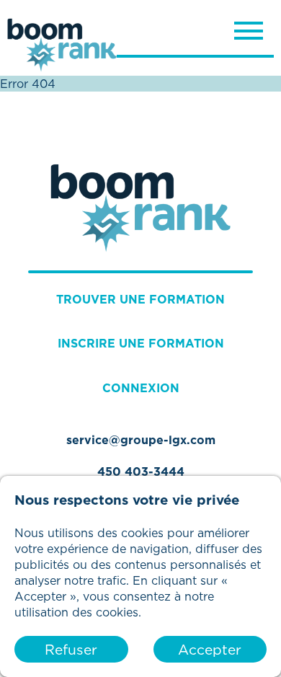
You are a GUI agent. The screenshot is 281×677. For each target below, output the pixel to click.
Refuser (71, 649)
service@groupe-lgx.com (140, 440)
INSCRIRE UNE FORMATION (141, 343)
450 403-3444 (140, 471)
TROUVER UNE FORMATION (140, 299)
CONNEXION (140, 388)
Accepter (209, 649)
